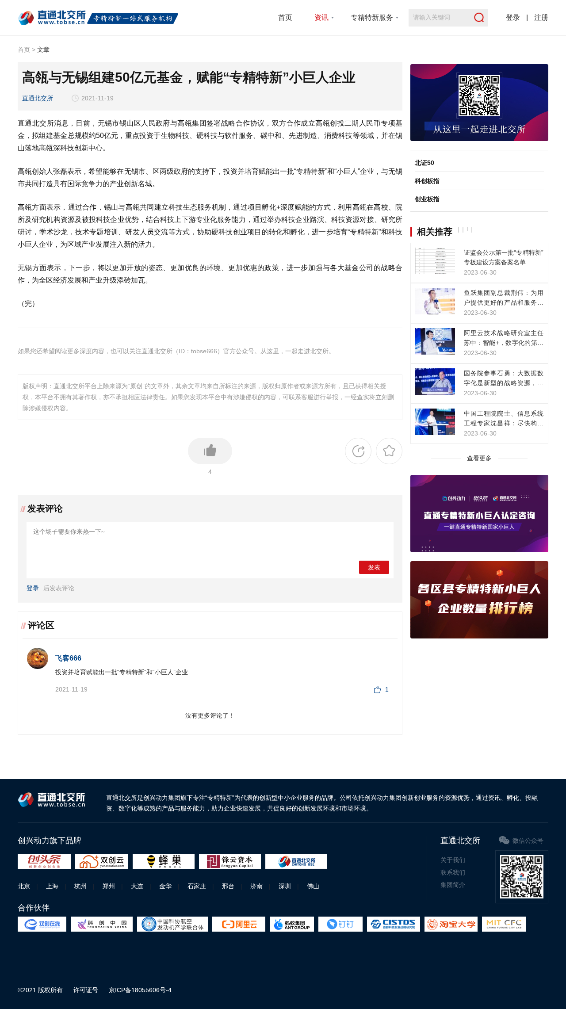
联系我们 (452, 872)
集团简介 (452, 884)
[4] (210, 451)
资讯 (321, 17)
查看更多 (479, 458)
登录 (513, 17)
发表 (374, 567)
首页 (285, 17)
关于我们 (452, 860)
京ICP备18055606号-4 (140, 990)
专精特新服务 (372, 17)
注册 (541, 17)
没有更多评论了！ (210, 715)
